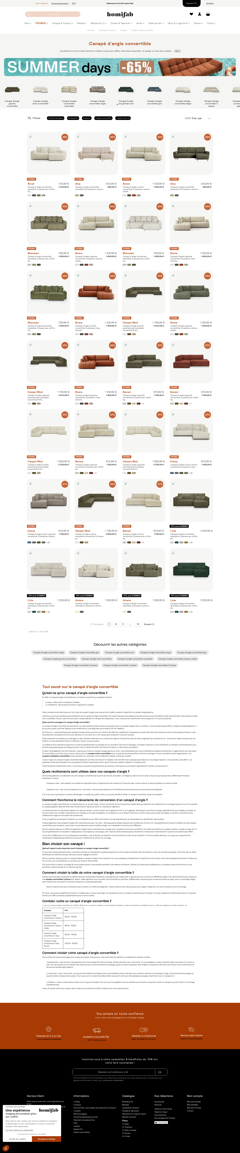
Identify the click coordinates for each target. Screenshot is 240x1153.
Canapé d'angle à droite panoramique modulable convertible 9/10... (133, 328)
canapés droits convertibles (99, 753)
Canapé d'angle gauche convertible (59, 659)
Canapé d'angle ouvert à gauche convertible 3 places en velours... (42, 535)
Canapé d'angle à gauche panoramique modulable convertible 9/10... (39, 397)
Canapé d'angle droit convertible (41, 102)
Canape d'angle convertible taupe (97, 102)
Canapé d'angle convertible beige (183, 102)
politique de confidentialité (113, 1080)
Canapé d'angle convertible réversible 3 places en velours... (88, 605)
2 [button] (122, 104)
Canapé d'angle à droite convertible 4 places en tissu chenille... (87, 328)
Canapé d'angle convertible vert (126, 102)
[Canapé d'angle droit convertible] (40, 89)
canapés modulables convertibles (56, 756)
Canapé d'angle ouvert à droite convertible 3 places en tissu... (183, 466)
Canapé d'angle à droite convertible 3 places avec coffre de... (137, 536)
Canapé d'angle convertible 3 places (80, 665)
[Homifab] (120, 15)
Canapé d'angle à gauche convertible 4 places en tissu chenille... (182, 258)
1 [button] (117, 104)
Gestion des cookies (81, 1132)
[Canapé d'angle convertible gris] (154, 89)
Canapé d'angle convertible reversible (135, 659)
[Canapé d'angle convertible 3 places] (211, 89)
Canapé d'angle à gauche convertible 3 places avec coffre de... (137, 397)
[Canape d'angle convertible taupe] (97, 89)
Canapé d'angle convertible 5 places (159, 665)
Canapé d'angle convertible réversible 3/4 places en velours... (89, 188)
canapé (148, 51)
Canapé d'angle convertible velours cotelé (177, 659)
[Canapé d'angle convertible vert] (126, 89)
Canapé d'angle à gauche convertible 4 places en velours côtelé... (88, 258)
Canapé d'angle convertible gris (154, 102)
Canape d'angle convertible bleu (192, 652)
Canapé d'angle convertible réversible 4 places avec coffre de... (41, 189)
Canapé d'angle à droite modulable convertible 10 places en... (89, 536)
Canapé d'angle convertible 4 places (120, 665)
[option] (12, 95)
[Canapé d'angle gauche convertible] (12, 89)
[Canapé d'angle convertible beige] (183, 89)
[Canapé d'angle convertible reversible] (69, 89)
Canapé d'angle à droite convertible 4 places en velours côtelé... (136, 189)
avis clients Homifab (92, 988)
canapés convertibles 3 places (57, 879)
